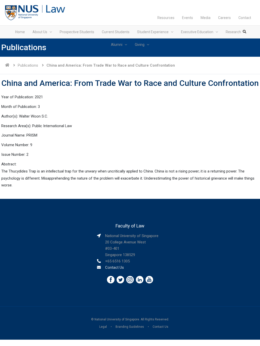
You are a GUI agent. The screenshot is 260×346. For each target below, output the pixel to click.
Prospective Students (77, 32)
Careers (224, 18)
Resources (165, 18)
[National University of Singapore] (21, 12)
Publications (28, 65)
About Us (39, 32)
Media (205, 18)
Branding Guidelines (130, 327)
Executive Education (197, 32)
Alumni (116, 45)
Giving (139, 45)
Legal (103, 327)
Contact (244, 18)
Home (20, 32)
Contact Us (114, 267)
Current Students (115, 32)
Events (187, 18)
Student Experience (153, 32)
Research (233, 32)
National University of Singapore (116, 319)
